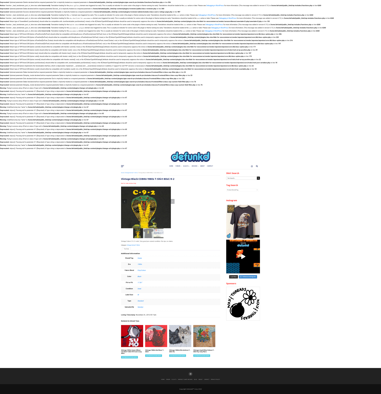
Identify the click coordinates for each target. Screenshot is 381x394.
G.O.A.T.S (174, 379)
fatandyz (140, 307)
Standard (141, 301)
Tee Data (126, 249)
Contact (210, 166)
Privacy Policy (215, 379)
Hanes (140, 258)
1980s (140, 264)
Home (171, 166)
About (202, 166)
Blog (195, 379)
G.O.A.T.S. (186, 166)
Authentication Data (129, 357)
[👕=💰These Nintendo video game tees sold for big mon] (243, 256)
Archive (194, 166)
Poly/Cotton (142, 270)
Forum (178, 166)
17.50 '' (140, 282)
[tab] (126, 249)
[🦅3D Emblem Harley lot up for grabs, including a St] (243, 222)
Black (139, 276)
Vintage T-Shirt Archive (185, 379)
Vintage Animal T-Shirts (131, 173)
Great (139, 289)
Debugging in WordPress (215, 5)
